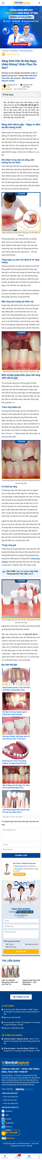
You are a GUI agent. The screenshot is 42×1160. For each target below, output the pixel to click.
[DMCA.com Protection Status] (8, 1138)
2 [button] (21, 989)
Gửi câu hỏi (21, 952)
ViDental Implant (24, 1143)
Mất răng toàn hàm (31, 944)
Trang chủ (5, 51)
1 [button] (18, 989)
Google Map (9, 1123)
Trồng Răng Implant (25, 51)
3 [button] (24, 989)
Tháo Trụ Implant (22, 571)
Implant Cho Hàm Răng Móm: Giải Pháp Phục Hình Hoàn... (10, 982)
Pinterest (8, 1127)
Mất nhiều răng (11, 947)
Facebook (8, 1111)
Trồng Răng (14, 51)
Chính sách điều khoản (10, 1103)
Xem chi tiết (19, 874)
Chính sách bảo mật (10, 1100)
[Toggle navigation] (3, 3)
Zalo (7, 1115)
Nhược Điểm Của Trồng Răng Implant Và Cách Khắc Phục (30, 982)
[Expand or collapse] (38, 94)
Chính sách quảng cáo (10, 1097)
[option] (10, 975)
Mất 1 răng (9, 944)
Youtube (8, 1119)
